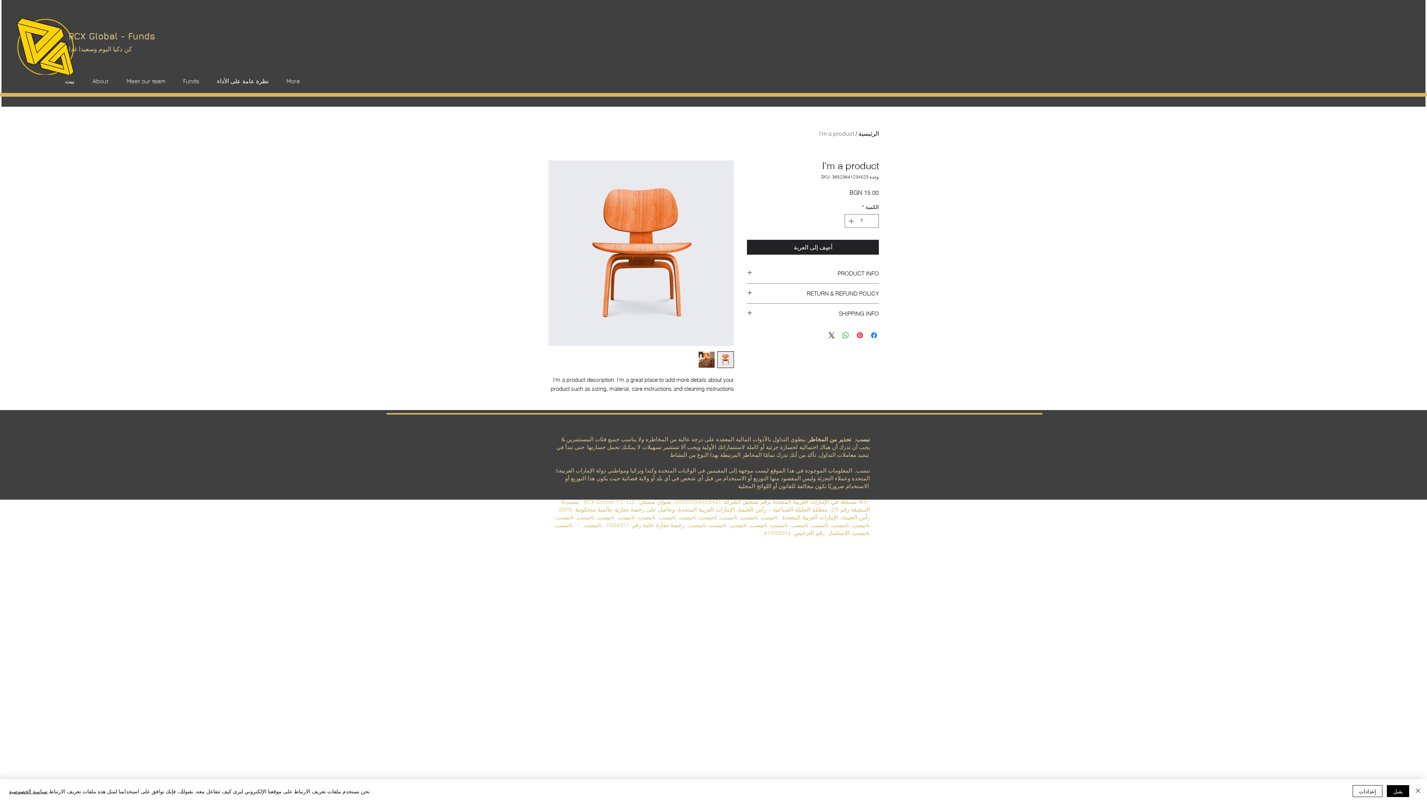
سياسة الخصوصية (28, 791)
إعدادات (1367, 791)
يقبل (1398, 791)
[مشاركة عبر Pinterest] (859, 335)
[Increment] (850, 221)
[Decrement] (873, 221)
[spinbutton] (861, 221)
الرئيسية (868, 133)
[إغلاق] (1418, 791)
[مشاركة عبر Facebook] (874, 335)
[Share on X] (831, 335)
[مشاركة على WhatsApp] (845, 335)
